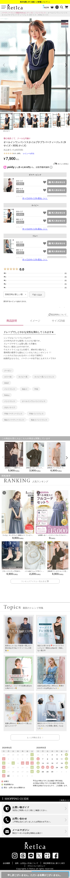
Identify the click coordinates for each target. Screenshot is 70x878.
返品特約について (59, 314)
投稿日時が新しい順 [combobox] (14, 294)
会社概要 (6, 863)
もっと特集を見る (34, 737)
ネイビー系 (22, 376)
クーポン (7, 370)
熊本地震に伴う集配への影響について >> (35, 2)
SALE (6, 383)
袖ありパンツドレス (39, 419)
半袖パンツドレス (36, 413)
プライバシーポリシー (36, 865)
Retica (6, 395)
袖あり (24, 389)
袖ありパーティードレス (14, 419)
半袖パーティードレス (13, 413)
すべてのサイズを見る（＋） (35, 198)
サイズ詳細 (58, 320)
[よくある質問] (35, 820)
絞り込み (38, 294)
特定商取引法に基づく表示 (54, 863)
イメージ (35, 320)
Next (66, 65)
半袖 (36, 389)
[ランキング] (52, 7)
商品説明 (12, 320)
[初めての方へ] (35, 808)
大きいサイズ (9, 407)
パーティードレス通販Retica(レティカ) (17, 12)
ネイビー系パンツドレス (44, 376)
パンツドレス (40, 12)
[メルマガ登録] (35, 831)
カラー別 (7, 376)
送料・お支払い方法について (26, 863)
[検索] (62, 7)
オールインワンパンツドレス (33, 401)
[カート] (66, 7)
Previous (4, 65)
